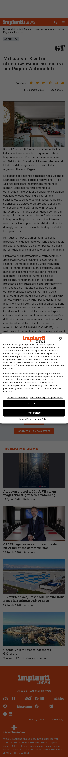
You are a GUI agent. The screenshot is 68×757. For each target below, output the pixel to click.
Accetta (34, 403)
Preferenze (34, 412)
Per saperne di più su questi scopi (46, 397)
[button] (60, 339)
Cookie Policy (25, 419)
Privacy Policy (41, 419)
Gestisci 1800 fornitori (17, 397)
